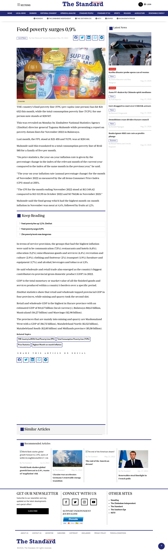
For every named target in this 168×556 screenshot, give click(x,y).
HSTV (99, 19)
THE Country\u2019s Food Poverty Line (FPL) (36, 339)
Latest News (120, 27)
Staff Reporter (116, 100)
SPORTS (117, 13)
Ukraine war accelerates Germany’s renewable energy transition (67, 477)
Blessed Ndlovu (116, 144)
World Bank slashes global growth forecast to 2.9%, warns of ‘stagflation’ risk (34, 470)
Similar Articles (37, 429)
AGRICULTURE (140, 13)
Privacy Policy (100, 533)
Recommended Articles (37, 443)
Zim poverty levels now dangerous (36, 234)
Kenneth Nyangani (117, 127)
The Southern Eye (84, 19)
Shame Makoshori (117, 80)
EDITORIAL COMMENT (48, 13)
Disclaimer (86, 533)
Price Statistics (24, 345)
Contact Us (36, 533)
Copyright (73, 533)
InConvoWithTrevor (127, 19)
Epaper (110, 19)
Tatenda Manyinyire (49, 38)
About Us (24, 533)
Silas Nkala (35, 38)
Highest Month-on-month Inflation (47, 345)
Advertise (49, 533)
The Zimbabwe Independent (60, 19)
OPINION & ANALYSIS (68, 13)
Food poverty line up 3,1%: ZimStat (36, 224)
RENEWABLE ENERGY (156, 13)
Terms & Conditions (118, 533)
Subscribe (61, 533)
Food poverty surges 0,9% (32, 229)
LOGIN (148, 4)
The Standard (117, 507)
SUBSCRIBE (33, 511)
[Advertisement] (61, 397)
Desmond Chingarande (119, 113)
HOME (9, 13)
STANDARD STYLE (103, 13)
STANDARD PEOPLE (86, 13)
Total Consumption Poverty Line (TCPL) (73, 339)
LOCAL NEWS (21, 13)
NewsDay (39, 19)
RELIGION (127, 13)
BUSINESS (33, 13)
